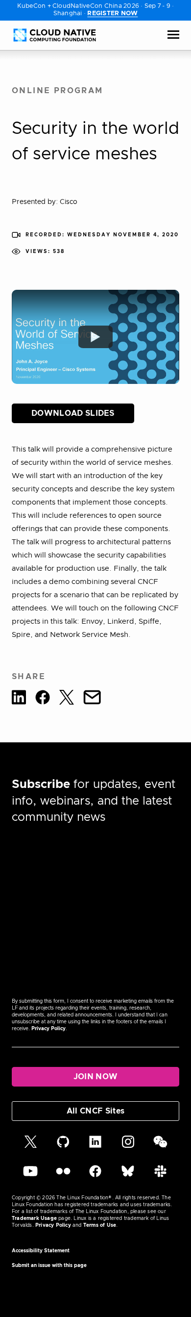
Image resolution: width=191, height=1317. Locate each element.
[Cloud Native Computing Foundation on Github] (63, 1146)
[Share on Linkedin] (19, 699)
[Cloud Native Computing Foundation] (54, 35)
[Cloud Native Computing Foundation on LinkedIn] (95, 1146)
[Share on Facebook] (42, 699)
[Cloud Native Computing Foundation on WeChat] (160, 1146)
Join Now (95, 1077)
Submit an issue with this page (49, 1265)
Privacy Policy (48, 1028)
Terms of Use (99, 1225)
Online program (57, 91)
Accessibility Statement (41, 1250)
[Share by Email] (92, 699)
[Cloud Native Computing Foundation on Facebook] (95, 1175)
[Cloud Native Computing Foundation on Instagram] (128, 1146)
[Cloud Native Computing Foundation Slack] (160, 1175)
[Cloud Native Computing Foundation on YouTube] (30, 1175)
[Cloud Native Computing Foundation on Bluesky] (127, 1175)
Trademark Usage (34, 1218)
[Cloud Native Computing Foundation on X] (30, 1146)
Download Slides (73, 413)
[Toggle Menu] (173, 35)
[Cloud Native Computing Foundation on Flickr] (63, 1175)
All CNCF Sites (95, 1111)
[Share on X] (66, 699)
